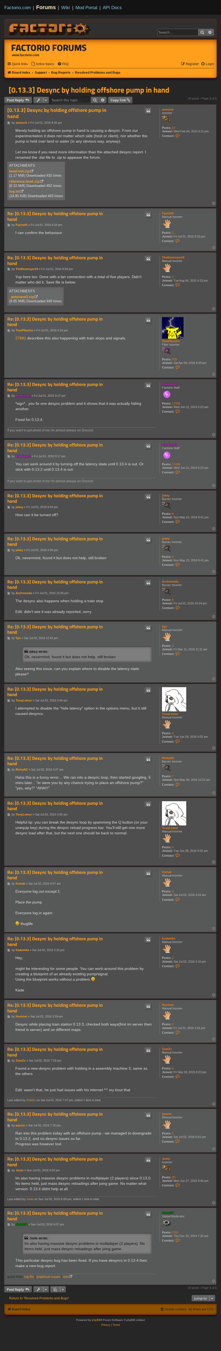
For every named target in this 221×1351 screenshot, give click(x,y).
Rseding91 (169, 384)
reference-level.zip (24, 181)
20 (173, 1177)
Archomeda (170, 581)
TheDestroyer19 (173, 257)
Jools (166, 1158)
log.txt (14, 191)
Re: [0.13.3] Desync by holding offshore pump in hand (55, 216)
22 (173, 127)
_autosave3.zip (21, 297)
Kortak (166, 872)
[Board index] (50, 28)
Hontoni (168, 1004)
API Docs (112, 7)
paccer (166, 1113)
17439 (176, 403)
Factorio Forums (49, 47)
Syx (164, 626)
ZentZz (167, 1049)
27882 (20, 338)
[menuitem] (42, 64)
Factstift (168, 213)
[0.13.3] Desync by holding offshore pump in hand (89, 89)
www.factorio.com (25, 55)
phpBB (96, 1319)
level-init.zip (19, 171)
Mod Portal (86, 7)
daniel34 (168, 1212)
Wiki (65, 7)
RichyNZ (168, 758)
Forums (46, 7)
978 (174, 359)
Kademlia (168, 938)
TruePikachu (170, 341)
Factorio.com (17, 7)
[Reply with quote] (148, 111)
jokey (166, 495)
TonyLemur (170, 713)
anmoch (168, 109)
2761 (175, 1232)
